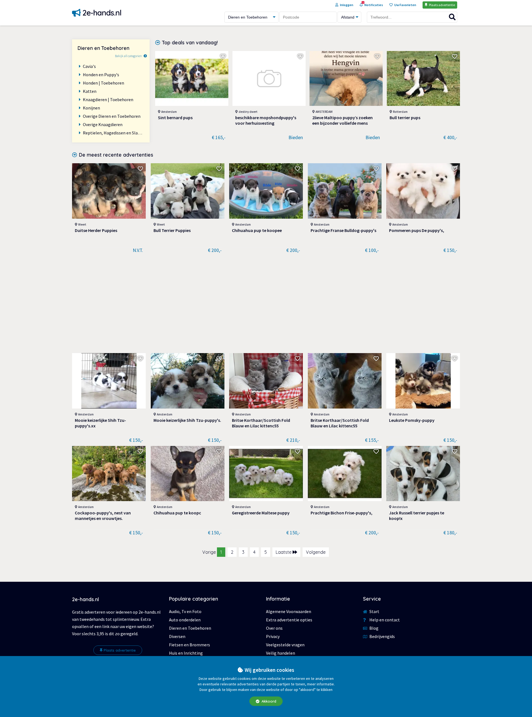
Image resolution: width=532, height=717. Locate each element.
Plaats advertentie (120, 650)
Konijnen (91, 108)
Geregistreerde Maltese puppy (261, 513)
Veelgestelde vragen (285, 644)
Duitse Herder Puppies (96, 230)
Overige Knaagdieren (102, 124)
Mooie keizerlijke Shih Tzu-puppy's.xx (100, 422)
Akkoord (268, 701)
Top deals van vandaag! (190, 42)
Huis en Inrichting (186, 653)
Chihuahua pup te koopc (177, 513)
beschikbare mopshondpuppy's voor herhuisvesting (265, 120)
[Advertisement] (266, 303)
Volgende (316, 552)
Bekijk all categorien (128, 56)
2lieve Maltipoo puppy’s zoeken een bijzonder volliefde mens (342, 120)
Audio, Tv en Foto (185, 611)
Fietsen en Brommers (189, 644)
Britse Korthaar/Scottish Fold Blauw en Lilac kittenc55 (261, 422)
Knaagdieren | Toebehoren (108, 99)
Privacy (273, 636)
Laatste (284, 552)
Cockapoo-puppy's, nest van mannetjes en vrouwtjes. (103, 515)
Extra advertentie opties (289, 619)
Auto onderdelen (185, 619)
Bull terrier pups (405, 117)
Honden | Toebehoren (103, 83)
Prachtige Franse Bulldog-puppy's (343, 230)
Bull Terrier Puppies (172, 230)
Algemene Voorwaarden (288, 611)
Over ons (274, 628)
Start (374, 611)
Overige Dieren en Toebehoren (111, 116)
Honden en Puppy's (101, 74)
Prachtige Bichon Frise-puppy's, (341, 513)
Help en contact (384, 619)
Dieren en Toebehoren (190, 628)
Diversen (177, 636)
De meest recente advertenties (116, 155)
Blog (373, 628)
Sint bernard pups (175, 117)
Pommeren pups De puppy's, (416, 230)
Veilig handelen (280, 653)
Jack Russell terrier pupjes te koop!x (416, 515)
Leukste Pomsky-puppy (411, 420)
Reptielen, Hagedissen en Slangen (113, 133)
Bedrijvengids (382, 636)
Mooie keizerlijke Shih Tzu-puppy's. (187, 420)
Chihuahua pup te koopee (257, 230)
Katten (89, 91)
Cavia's (89, 66)
